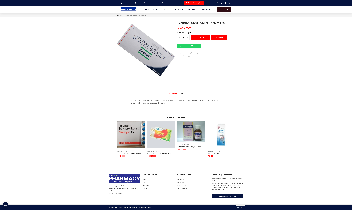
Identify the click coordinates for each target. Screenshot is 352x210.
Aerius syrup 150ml (214, 153)
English (241, 207)
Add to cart (200, 37)
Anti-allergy (185, 56)
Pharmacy (194, 53)
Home (119, 15)
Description (172, 93)
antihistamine (195, 56)
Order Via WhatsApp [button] (190, 46)
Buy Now (219, 37)
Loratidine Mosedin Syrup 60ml (189, 147)
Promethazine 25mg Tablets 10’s (129, 153)
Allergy (124, 15)
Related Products (175, 117)
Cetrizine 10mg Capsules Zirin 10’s (159, 153)
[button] (217, 2)
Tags (182, 93)
